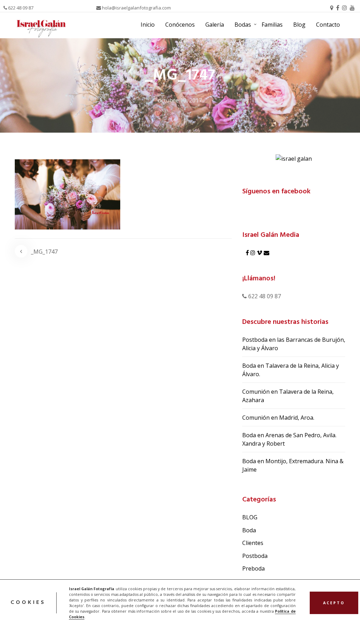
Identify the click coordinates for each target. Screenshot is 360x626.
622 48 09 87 (20, 8)
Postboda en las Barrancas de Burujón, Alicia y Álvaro (293, 344)
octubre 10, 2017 (180, 100)
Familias (272, 24)
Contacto (328, 24)
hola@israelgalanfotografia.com (136, 8)
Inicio (148, 24)
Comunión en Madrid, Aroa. (278, 417)
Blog (299, 24)
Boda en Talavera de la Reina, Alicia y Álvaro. (290, 370)
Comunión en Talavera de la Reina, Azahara (288, 396)
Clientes (252, 543)
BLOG (249, 517)
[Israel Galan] (294, 158)
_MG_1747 (44, 251)
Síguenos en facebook (276, 191)
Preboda (253, 568)
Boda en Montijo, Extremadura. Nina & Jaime (292, 465)
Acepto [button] (334, 602)
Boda (249, 530)
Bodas (242, 24)
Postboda (255, 556)
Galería (214, 24)
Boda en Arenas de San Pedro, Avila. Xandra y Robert (289, 439)
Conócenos (180, 24)
